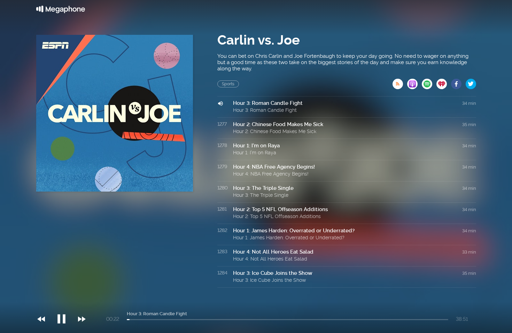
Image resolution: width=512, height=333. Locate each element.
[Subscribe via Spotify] (429, 82)
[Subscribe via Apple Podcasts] (414, 82)
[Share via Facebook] (458, 82)
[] (65, 305)
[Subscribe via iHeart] (443, 82)
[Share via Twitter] (471, 82)
